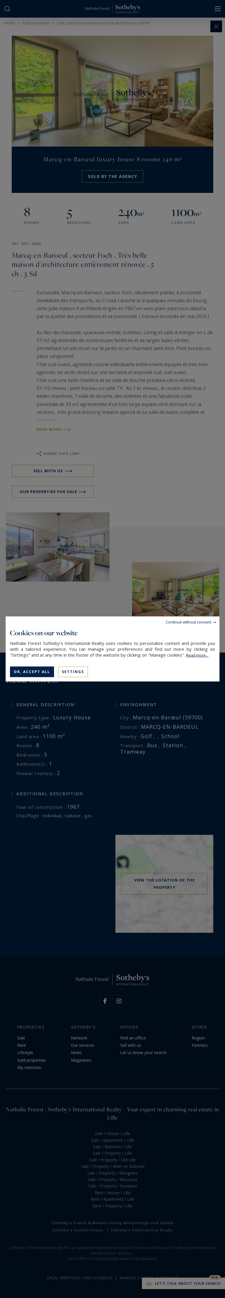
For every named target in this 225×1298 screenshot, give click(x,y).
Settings (73, 671)
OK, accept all (32, 671)
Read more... (197, 655)
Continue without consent (188, 622)
